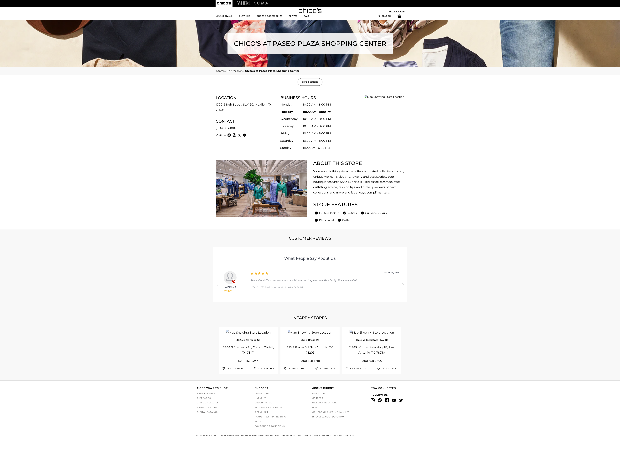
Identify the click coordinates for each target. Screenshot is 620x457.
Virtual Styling (207, 407)
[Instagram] (234, 135)
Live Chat (261, 398)
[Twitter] (239, 135)
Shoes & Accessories (269, 16)
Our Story (319, 393)
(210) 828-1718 (310, 361)
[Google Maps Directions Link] (248, 332)
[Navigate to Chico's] (224, 3)
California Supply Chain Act (331, 412)
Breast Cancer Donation (328, 417)
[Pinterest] (244, 135)
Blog (315, 407)
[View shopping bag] (399, 17)
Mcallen (238, 70)
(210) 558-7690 (371, 361)
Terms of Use (288, 435)
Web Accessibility (322, 435)
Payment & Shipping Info (270, 417)
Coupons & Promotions (270, 426)
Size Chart (261, 412)
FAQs (258, 421)
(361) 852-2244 (248, 361)
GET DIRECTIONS (310, 82)
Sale (306, 16)
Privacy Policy (304, 435)
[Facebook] (229, 135)
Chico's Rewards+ (208, 402)
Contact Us (262, 393)
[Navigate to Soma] (261, 3)
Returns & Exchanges (268, 407)
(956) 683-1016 (226, 128)
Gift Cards (204, 398)
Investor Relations (324, 402)
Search (386, 16)
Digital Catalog (207, 412)
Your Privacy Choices (343, 435)
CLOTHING (244, 16)
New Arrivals (224, 16)
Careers (317, 398)
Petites (293, 16)
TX (228, 70)
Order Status (263, 402)
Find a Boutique (396, 11)
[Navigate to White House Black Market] (243, 3)
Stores (220, 70)
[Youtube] (250, 135)
